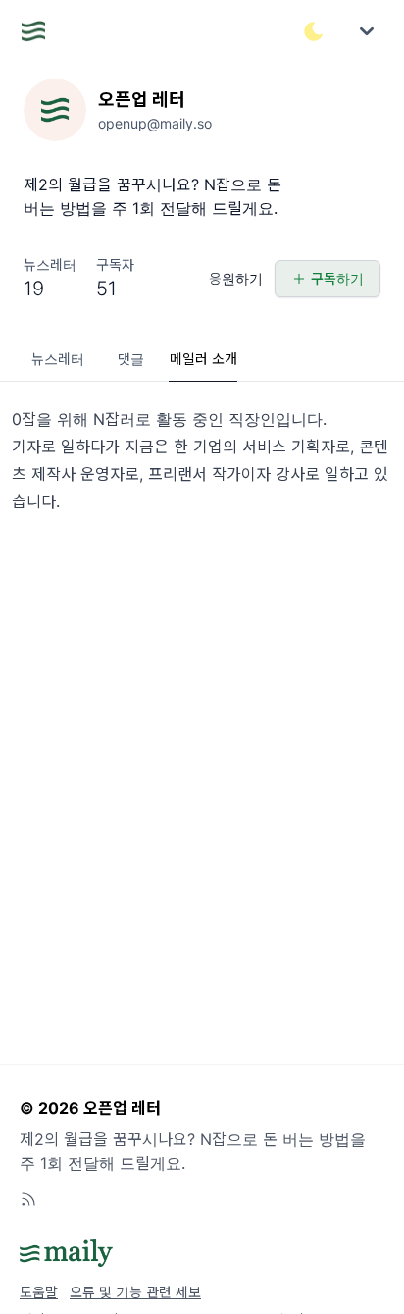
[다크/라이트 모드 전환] (314, 31)
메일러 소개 (203, 358)
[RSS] (28, 1199)
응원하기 (236, 278)
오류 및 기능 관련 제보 (135, 1292)
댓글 (131, 358)
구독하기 (337, 278)
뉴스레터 (57, 358)
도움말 (39, 1292)
